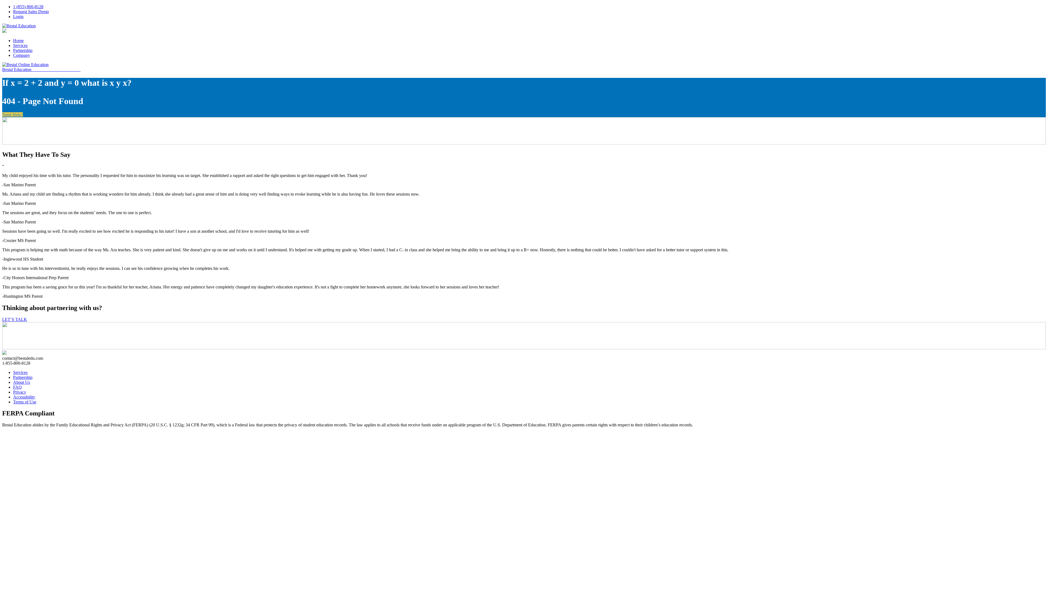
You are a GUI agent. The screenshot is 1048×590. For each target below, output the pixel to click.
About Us (21, 382)
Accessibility (24, 397)
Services (20, 45)
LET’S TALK (14, 319)
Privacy (19, 392)
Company (21, 55)
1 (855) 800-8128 (28, 6)
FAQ (17, 387)
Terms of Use (24, 402)
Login (18, 16)
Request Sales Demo (31, 11)
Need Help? (12, 114)
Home (18, 40)
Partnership (22, 50)
